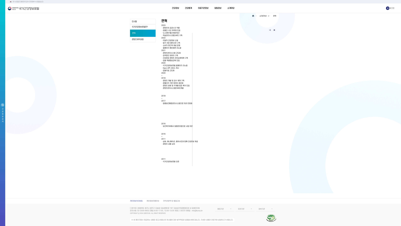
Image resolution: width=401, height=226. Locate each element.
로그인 (392, 8)
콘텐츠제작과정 (137, 39)
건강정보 (175, 8)
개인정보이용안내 (153, 201)
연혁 (133, 33)
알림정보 (217, 8)
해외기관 (220, 209)
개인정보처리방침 (136, 201)
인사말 (134, 22)
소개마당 (230, 8)
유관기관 (241, 209)
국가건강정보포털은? (140, 27)
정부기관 (262, 209)
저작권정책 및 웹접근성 (171, 201)
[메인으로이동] (253, 16)
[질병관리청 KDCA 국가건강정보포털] (23, 8)
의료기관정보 (203, 8)
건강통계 (188, 8)
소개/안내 (263, 16)
